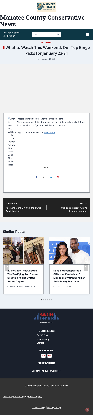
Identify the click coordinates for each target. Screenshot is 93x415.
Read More (49, 132)
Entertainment (46, 43)
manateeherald (16, 286)
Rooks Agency (35, 396)
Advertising (42, 335)
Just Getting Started (43, 341)
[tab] (41, 299)
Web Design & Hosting (14, 396)
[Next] (86, 267)
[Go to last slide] (7, 267)
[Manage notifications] (87, 410)
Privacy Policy (54, 407)
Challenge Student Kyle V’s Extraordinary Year (74, 207)
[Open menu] (87, 34)
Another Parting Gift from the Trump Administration (23, 207)
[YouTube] (49, 356)
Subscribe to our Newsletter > (46, 371)
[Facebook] (43, 356)
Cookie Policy (38, 407)
